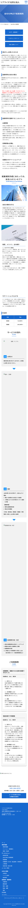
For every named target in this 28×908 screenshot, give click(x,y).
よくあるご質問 (5, 868)
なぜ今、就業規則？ (13, 32)
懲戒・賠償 (5, 886)
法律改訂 (5, 873)
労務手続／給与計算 (7, 866)
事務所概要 (5, 847)
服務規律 (5, 884)
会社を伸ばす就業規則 (8, 857)
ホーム (3, 842)
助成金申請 (5, 855)
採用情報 (4, 892)
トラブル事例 (6, 875)
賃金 (4, 890)
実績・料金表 (6, 851)
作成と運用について (13, 44)
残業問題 (5, 859)
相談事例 (5, 877)
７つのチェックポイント (13, 38)
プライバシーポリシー (17, 898)
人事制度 (5, 864)
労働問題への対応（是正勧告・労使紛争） (13, 861)
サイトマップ (8, 898)
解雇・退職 (5, 888)
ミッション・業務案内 (8, 849)
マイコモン (4, 894)
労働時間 (5, 882)
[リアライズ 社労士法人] (10, 2)
